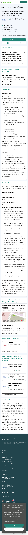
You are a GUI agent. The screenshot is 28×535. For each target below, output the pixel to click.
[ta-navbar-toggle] (1, 2)
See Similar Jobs (14, 39)
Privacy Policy (5, 466)
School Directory (6, 455)
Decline (14, 529)
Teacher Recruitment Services (9, 463)
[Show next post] (14, 438)
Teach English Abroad (7, 459)
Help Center (4, 470)
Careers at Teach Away (7, 461)
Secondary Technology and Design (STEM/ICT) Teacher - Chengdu (16, 6)
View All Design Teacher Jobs (10, 351)
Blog (3, 452)
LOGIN (17, 2)
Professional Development (8, 457)
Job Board (2, 6)
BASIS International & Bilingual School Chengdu (17, 19)
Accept (14, 525)
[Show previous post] (11, 438)
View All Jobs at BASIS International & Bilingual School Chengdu (12, 393)
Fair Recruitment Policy (7, 468)
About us (4, 450)
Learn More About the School (10, 333)
